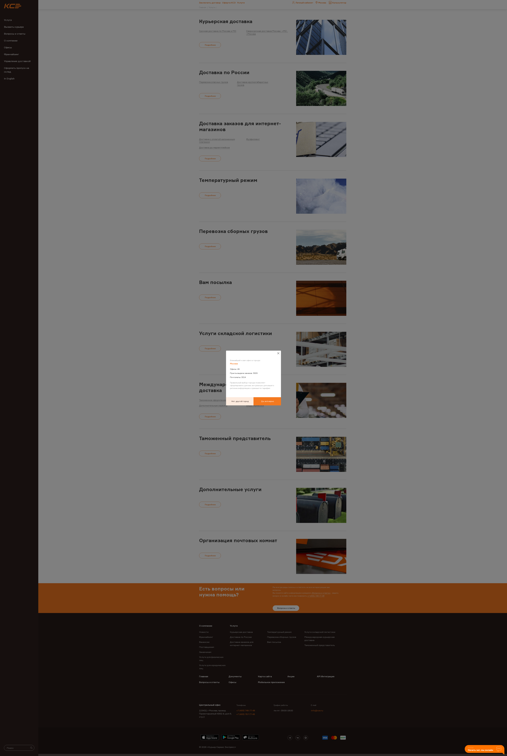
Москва (234, 363)
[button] (484, 750)
